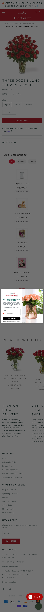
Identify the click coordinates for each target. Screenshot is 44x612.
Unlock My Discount (11, 318)
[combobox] (4, 313)
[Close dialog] (41, 290)
